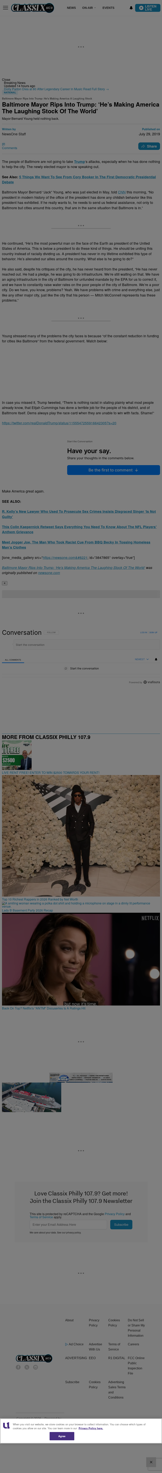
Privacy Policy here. (91, 1428)
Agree (62, 1436)
